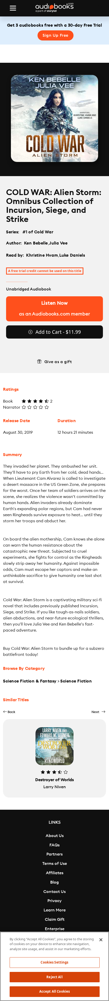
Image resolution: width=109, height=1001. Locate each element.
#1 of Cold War (38, 232)
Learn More (55, 910)
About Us (55, 836)
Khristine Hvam (42, 255)
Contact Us (54, 892)
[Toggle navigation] (13, 8)
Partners (54, 854)
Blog (54, 882)
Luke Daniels (72, 255)
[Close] (100, 939)
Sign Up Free (55, 35)
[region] (54, 966)
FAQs (54, 845)
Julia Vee (58, 243)
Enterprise (54, 929)
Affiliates (54, 873)
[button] (9, 712)
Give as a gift (58, 361)
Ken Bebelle (36, 243)
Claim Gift (54, 919)
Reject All (54, 977)
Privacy (54, 901)
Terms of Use (54, 864)
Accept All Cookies (54, 991)
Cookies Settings (54, 962)
